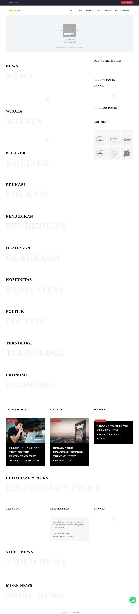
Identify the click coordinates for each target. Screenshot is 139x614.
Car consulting (122, 10)
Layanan (107, 10)
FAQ (98, 10)
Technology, (11, 421)
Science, (98, 421)
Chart (58, 421)
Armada (89, 10)
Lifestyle (103, 421)
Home (70, 10)
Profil (79, 10)
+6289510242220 (13, 2)
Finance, (54, 421)
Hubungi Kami (127, 2)
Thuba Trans (76, 612)
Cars (16, 421)
